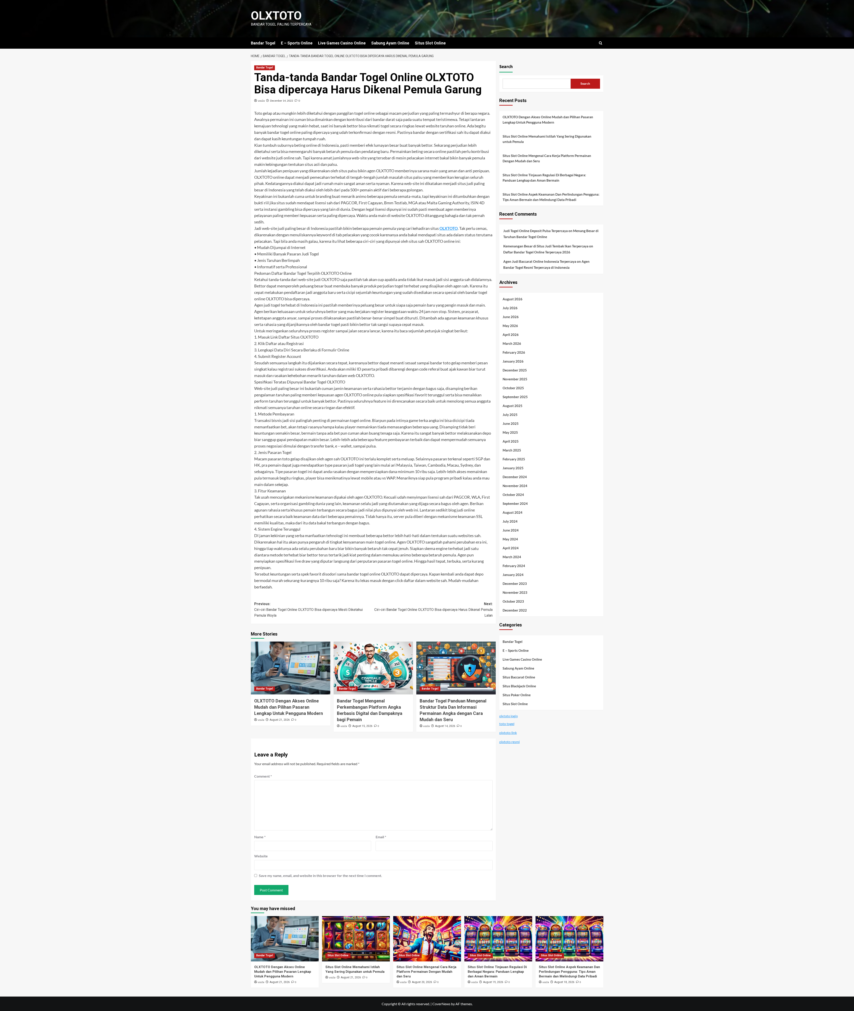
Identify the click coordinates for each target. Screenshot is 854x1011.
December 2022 (515, 610)
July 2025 (510, 415)
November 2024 (515, 486)
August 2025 (512, 406)
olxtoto (276, 15)
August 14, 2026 (445, 726)
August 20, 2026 (422, 982)
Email (381, 837)
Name (260, 837)
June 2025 (511, 424)
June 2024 (511, 530)
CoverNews (441, 1004)
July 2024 (510, 522)
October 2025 (513, 388)
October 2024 (513, 495)
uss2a (261, 100)
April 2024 (511, 548)
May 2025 (510, 433)
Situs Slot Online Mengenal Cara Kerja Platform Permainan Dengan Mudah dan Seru (547, 158)
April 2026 (511, 335)
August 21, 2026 (280, 719)
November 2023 (515, 593)
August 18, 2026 (564, 982)
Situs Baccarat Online (519, 677)
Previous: (308, 609)
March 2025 (512, 450)
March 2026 (512, 344)
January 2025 (513, 468)
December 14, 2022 (281, 100)
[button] (600, 43)
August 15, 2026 (362, 726)
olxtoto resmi (509, 742)
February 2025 (514, 459)
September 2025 (515, 397)
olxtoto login (508, 716)
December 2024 (515, 477)
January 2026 (513, 361)
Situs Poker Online (517, 695)
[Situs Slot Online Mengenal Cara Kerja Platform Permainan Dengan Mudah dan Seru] (427, 938)
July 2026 (510, 308)
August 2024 (512, 513)
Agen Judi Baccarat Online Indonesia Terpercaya (539, 262)
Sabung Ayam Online (390, 43)
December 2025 (515, 370)
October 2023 (513, 602)
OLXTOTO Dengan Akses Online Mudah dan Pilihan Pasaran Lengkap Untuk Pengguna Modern (288, 707)
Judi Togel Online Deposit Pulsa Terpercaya (535, 231)
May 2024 (510, 539)
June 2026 (511, 317)
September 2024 (515, 504)
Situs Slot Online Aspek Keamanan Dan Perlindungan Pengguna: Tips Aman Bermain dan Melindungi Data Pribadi (551, 197)
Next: (433, 609)
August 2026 (512, 299)
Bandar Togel (263, 43)
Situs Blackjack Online (519, 686)
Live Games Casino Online (342, 43)
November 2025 (515, 379)
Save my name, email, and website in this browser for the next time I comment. (320, 875)
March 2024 (512, 557)
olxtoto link (508, 733)
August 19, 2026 (493, 982)
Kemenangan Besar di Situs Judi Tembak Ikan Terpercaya (545, 246)
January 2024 (513, 575)
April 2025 (511, 441)
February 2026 (514, 353)
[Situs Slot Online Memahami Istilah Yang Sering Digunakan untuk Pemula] (356, 938)
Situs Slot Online (430, 43)
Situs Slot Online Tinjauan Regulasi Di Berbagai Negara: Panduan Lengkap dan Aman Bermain (544, 177)
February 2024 (514, 566)
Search (506, 67)
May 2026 (510, 326)
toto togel (506, 724)
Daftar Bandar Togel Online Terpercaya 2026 (536, 252)
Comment (263, 776)
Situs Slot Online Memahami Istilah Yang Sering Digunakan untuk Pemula (547, 139)
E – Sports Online (296, 43)
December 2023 (515, 584)
